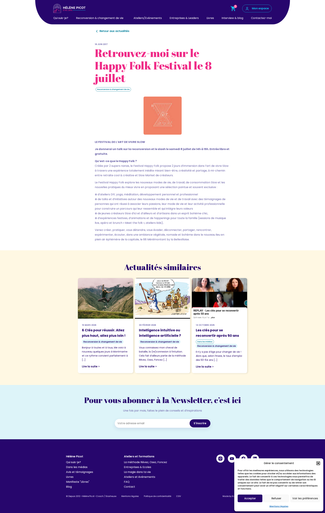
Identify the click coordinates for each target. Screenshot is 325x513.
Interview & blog (232, 18)
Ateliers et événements (139, 477)
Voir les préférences (305, 498)
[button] (318, 463)
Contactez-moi (261, 18)
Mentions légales (278, 506)
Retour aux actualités (114, 31)
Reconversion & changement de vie (99, 18)
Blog (69, 487)
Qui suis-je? (60, 18)
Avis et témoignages (79, 472)
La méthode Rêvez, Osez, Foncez (145, 462)
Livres (210, 18)
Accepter (250, 498)
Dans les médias (77, 467)
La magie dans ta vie (137, 472)
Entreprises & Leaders (184, 18)
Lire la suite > (91, 366)
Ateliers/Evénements (148, 18)
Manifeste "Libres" (77, 482)
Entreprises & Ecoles (137, 467)
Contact (129, 487)
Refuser (276, 498)
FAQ (126, 482)
